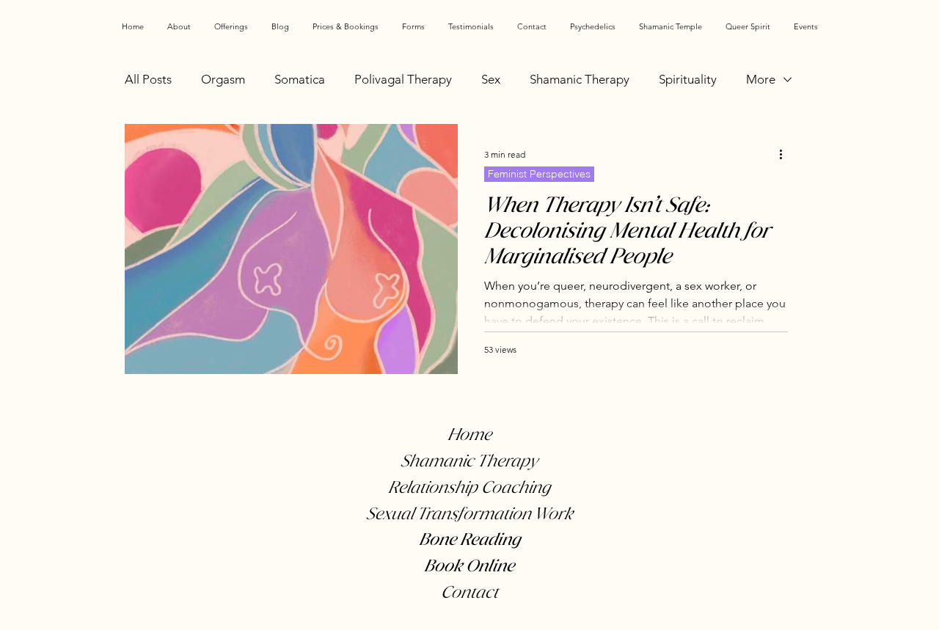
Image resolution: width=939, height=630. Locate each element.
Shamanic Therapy (579, 79)
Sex (490, 79)
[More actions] (785, 154)
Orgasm (223, 79)
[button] (231, 26)
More (760, 79)
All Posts (148, 79)
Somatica (299, 79)
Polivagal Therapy (403, 79)
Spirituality (688, 79)
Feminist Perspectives (539, 173)
